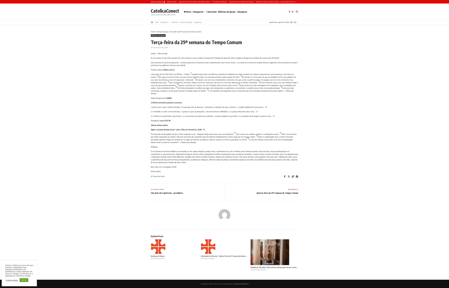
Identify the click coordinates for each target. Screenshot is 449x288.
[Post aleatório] (291, 22)
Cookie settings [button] (12, 280)
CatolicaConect (165, 11)
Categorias (198, 11)
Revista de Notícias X (241, 284)
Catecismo (211, 11)
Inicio (157, 22)
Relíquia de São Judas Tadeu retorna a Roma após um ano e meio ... (274, 267)
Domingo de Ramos (158, 256)
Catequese (242, 11)
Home (153, 32)
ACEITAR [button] (24, 280)
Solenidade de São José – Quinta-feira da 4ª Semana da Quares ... (224, 256)
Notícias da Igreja (226, 11)
